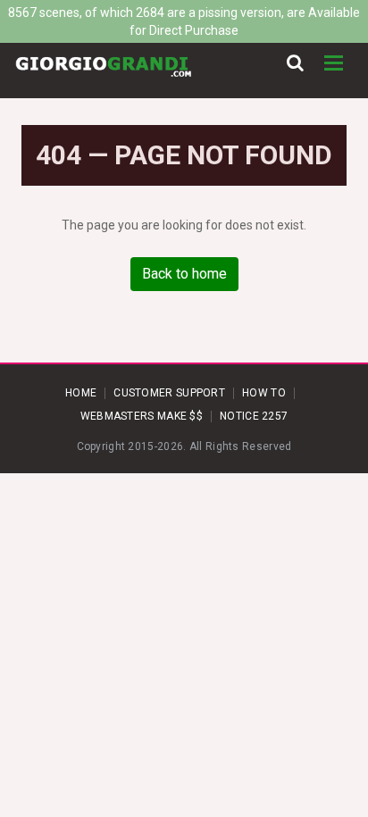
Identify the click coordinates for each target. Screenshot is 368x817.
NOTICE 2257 (254, 416)
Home (80, 393)
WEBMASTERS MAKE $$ (141, 416)
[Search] (295, 63)
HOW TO (264, 393)
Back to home (184, 273)
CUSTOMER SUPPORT (169, 393)
